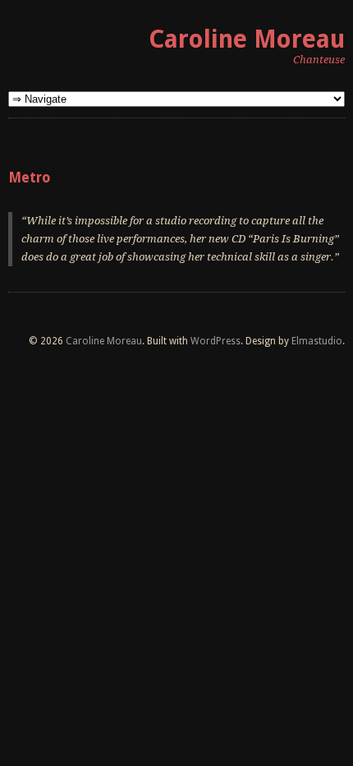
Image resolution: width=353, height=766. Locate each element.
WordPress (215, 341)
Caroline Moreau (247, 39)
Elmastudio (316, 341)
